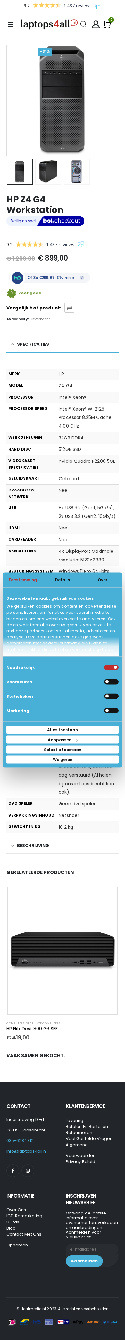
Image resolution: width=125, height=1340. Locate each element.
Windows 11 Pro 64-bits (84, 571)
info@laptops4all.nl (26, 1151)
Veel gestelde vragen (89, 1139)
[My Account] (95, 24)
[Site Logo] (51, 25)
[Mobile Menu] (12, 24)
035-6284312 (20, 1141)
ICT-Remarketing (24, 1216)
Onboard (69, 479)
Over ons (16, 1210)
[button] (14, 100)
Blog (11, 1228)
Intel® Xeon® (73, 397)
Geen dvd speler (77, 804)
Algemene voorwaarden (81, 1150)
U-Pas (12, 1222)
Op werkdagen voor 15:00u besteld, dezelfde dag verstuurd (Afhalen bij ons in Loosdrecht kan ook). (86, 775)
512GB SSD (70, 449)
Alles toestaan (62, 730)
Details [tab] (62, 579)
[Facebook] (12, 1170)
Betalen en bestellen (87, 1126)
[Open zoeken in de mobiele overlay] (83, 23)
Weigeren (62, 759)
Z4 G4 (65, 386)
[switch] (111, 682)
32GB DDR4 (71, 438)
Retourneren (79, 1133)
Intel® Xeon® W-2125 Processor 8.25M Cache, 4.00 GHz (86, 417)
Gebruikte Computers (43, 1023)
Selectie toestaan (62, 749)
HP (61, 374)
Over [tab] (102, 579)
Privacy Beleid (80, 1162)
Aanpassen (59, 739)
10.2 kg (66, 827)
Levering (75, 1120)
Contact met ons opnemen (23, 1239)
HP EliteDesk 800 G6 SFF (32, 1028)
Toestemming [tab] (22, 579)
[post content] (62, 951)
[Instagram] (27, 1170)
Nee (63, 490)
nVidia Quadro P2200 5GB (87, 461)
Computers (15, 1023)
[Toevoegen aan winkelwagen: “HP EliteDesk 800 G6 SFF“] (108, 896)
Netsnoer (69, 815)
